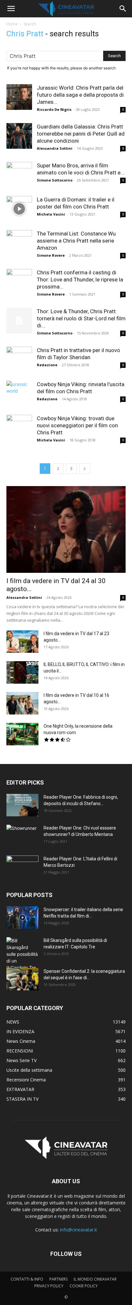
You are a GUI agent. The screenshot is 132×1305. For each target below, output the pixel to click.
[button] (11, 8)
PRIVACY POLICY (48, 1286)
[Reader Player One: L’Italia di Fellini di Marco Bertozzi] (22, 867)
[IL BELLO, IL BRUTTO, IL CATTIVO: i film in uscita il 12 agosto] (22, 672)
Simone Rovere (51, 255)
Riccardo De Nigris (54, 109)
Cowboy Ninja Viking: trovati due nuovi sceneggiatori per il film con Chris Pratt (77, 425)
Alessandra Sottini (54, 148)
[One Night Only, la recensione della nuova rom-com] (22, 734)
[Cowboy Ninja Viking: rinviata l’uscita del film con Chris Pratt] (19, 393)
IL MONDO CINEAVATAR (95, 1279)
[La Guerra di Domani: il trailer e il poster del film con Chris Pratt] (19, 209)
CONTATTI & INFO (27, 1279)
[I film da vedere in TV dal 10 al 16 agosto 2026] (22, 703)
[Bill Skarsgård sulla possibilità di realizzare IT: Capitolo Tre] (22, 954)
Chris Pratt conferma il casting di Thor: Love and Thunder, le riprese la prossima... (80, 279)
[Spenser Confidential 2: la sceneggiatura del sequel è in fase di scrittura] (22, 979)
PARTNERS (58, 1279)
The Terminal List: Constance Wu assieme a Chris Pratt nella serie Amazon (76, 240)
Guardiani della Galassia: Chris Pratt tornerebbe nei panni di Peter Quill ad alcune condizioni (81, 133)
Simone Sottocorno (54, 180)
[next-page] (84, 468)
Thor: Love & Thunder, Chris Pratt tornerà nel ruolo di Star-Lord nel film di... (81, 318)
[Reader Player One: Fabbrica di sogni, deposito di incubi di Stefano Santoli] (22, 805)
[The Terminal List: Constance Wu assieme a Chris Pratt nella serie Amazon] (19, 243)
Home (12, 24)
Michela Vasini (51, 214)
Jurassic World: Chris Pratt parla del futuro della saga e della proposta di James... (80, 94)
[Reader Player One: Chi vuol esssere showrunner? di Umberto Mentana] (22, 836)
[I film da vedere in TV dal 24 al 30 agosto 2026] (66, 529)
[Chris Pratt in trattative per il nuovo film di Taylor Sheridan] (19, 359)
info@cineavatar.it (78, 1230)
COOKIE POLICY (84, 1286)
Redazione (47, 364)
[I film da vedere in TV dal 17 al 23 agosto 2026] (22, 641)
